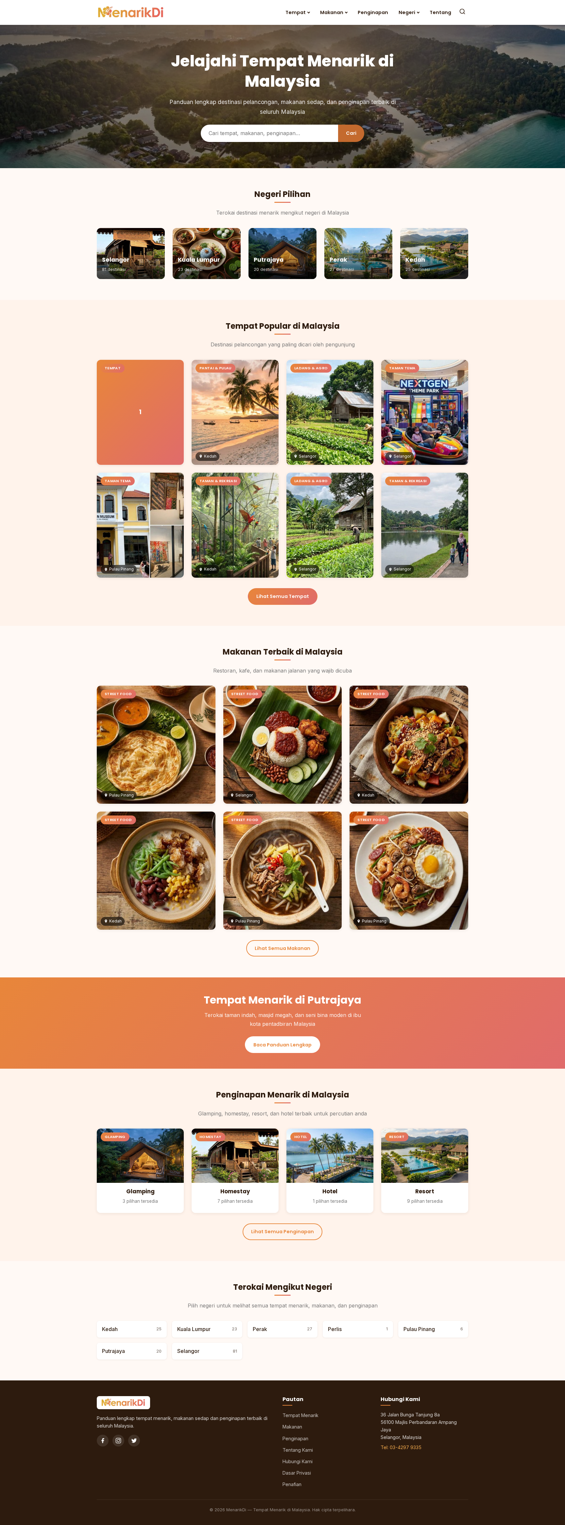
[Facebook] (103, 1440)
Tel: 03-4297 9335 (401, 1447)
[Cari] (462, 12)
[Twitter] (134, 1440)
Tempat (295, 12)
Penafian (291, 1484)
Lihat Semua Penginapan (282, 1231)
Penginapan (373, 12)
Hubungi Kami (297, 1461)
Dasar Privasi (296, 1473)
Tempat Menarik (300, 1415)
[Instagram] (118, 1440)
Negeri (407, 12)
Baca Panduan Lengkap (282, 1045)
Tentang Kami (297, 1450)
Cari (351, 133)
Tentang (440, 12)
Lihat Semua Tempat (282, 596)
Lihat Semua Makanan (282, 948)
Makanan (331, 12)
